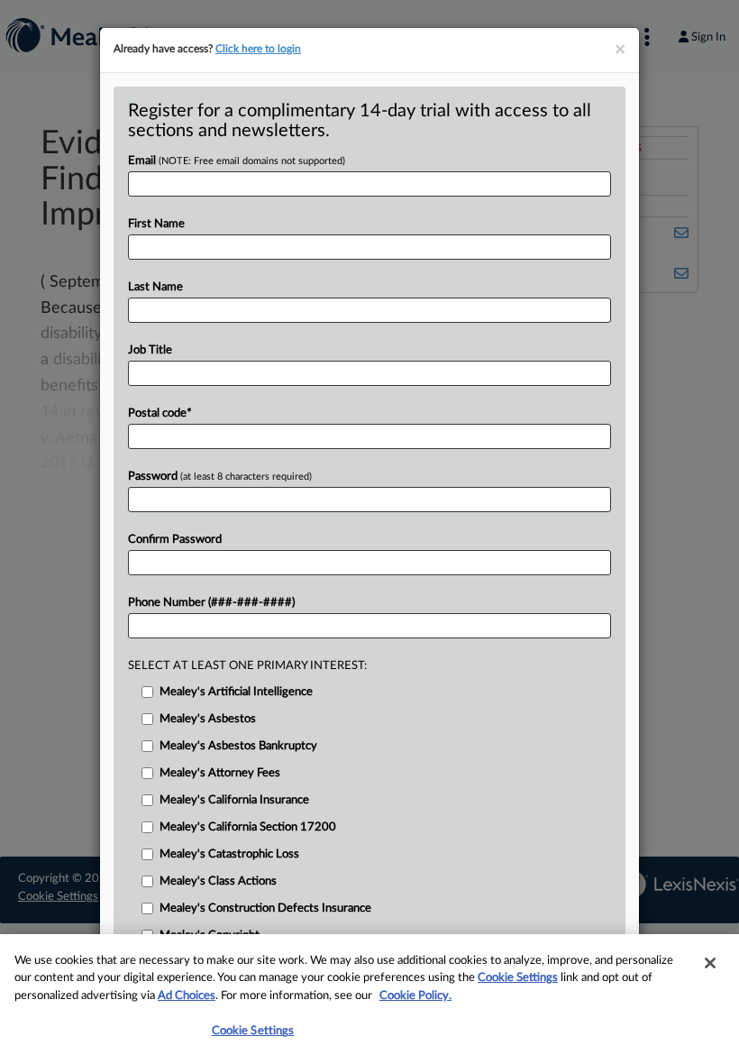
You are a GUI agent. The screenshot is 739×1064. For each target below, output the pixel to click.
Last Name (155, 287)
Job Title (150, 350)
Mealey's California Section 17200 (248, 827)
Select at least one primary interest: (247, 666)
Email (236, 161)
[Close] (710, 963)
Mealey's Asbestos (208, 719)
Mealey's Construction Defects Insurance (265, 908)
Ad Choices (186, 996)
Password (220, 476)
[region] (369, 999)
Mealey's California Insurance (234, 800)
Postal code (159, 413)
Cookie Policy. (415, 996)
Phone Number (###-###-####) (211, 603)
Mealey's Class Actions (218, 881)
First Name (156, 224)
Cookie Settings (518, 978)
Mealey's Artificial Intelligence (236, 692)
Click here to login (258, 48)
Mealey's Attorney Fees (220, 773)
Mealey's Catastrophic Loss (229, 854)
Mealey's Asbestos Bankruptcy (238, 746)
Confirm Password (175, 540)
